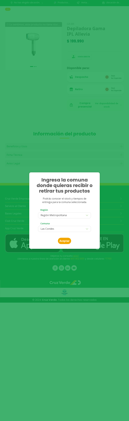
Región (44, 209)
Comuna (45, 223)
